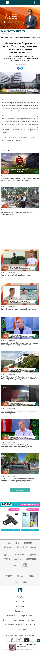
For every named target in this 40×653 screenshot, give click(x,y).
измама (18, 140)
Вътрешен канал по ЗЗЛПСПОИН (20, 625)
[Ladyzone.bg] (17, 559)
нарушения (11, 140)
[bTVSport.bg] (30, 559)
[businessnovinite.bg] (32, 555)
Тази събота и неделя (13, 31)
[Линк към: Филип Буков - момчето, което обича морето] (20, 299)
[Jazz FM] (31, 576)
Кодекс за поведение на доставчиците (20, 620)
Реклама (20, 602)
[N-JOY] (9, 576)
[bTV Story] (21, 547)
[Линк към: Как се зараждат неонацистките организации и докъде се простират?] (20, 401)
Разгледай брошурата (29, 504)
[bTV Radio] (20, 576)
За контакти (20, 611)
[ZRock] (25, 582)
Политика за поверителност (20, 615)
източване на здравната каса (18, 137)
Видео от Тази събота (28, 37)
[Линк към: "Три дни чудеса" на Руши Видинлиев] (20, 266)
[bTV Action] (8, 547)
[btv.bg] (9, 543)
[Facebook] (12, 639)
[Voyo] (7, 559)
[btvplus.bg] (7, 555)
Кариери (20, 606)
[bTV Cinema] (28, 543)
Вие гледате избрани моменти (25, 649)
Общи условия (20, 629)
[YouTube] (27, 639)
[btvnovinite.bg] (19, 555)
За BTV (20, 597)
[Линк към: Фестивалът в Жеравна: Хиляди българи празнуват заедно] (20, 203)
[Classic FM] (16, 582)
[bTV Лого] (20, 590)
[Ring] (33, 547)
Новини (16, 37)
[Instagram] (19, 639)
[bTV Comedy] (17, 543)
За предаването (6, 37)
